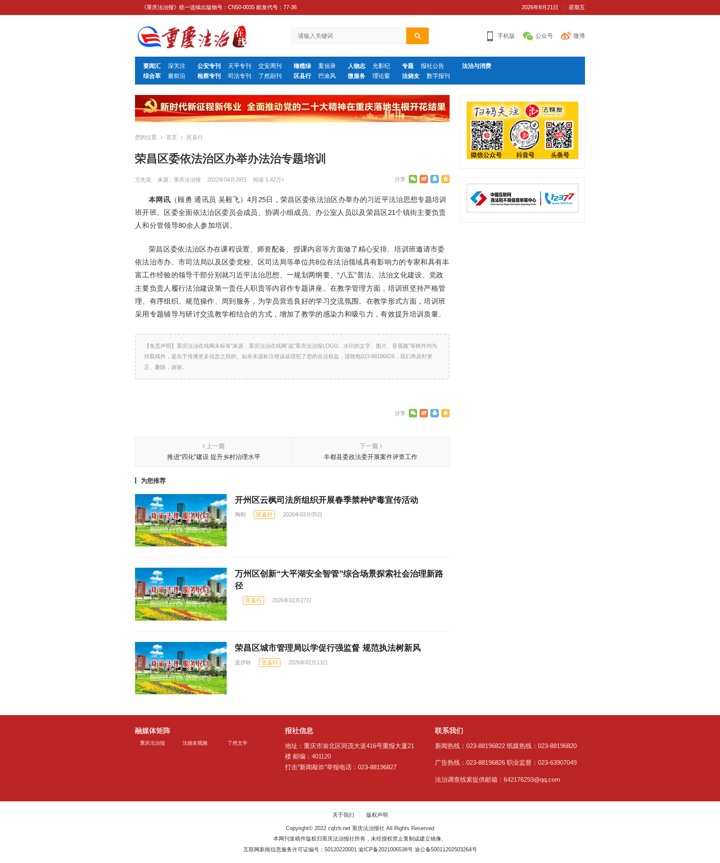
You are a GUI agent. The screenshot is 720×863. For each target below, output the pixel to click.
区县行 (302, 75)
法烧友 (411, 75)
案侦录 (327, 65)
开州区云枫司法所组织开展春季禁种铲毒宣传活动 (326, 499)
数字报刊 (438, 75)
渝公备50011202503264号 (446, 849)
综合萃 (152, 75)
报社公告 (432, 65)
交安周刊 (270, 65)
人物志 (356, 65)
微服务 (356, 75)
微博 (579, 35)
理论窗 (381, 75)
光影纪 (381, 65)
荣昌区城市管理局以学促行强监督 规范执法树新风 (328, 647)
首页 (171, 137)
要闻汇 (152, 65)
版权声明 (377, 815)
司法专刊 (239, 75)
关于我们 (343, 815)
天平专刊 (239, 65)
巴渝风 (327, 75)
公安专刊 (209, 65)
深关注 (176, 65)
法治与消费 (476, 65)
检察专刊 (209, 75)
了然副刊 (270, 75)
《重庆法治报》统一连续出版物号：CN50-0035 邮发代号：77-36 (219, 7)
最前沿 (176, 75)
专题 (408, 65)
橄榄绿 (302, 65)
